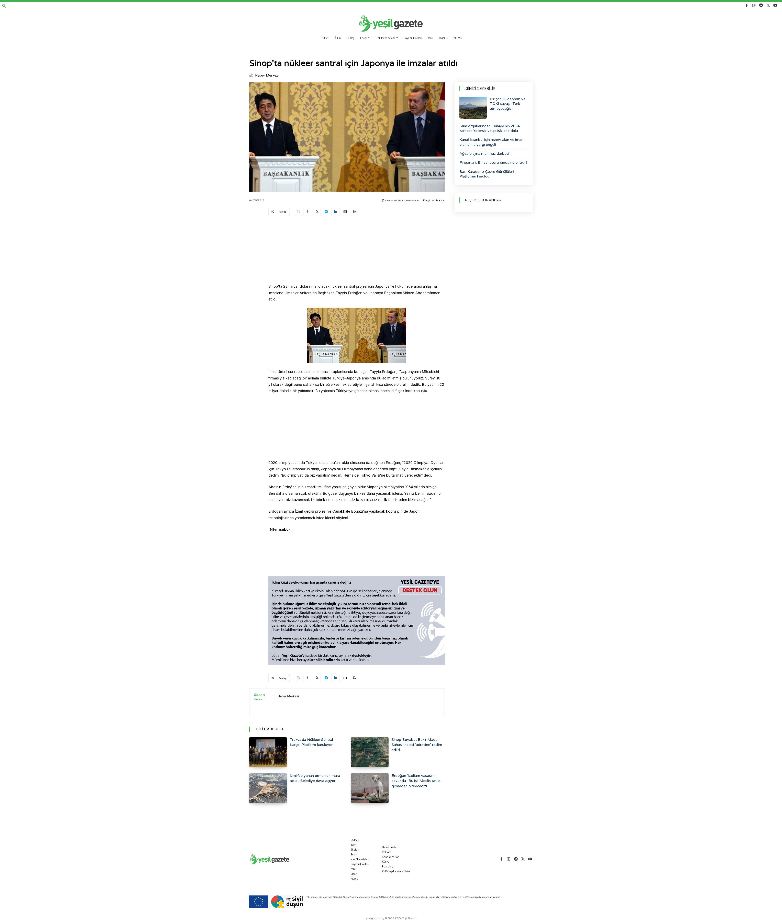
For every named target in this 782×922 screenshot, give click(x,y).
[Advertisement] (356, 250)
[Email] (345, 212)
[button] (4, 6)
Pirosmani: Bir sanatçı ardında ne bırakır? (493, 162)
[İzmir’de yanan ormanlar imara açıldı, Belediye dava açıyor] (268, 788)
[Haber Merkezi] (252, 75)
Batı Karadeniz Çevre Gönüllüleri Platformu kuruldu (486, 174)
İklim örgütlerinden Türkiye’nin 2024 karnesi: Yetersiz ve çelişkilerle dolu (489, 128)
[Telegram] (760, 5)
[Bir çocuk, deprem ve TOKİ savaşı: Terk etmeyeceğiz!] (473, 108)
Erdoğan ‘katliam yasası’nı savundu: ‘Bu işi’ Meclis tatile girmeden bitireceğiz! (416, 780)
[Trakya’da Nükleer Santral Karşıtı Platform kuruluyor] (268, 752)
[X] (768, 5)
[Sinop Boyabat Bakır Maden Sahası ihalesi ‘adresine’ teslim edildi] (370, 752)
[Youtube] (775, 5)
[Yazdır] (354, 212)
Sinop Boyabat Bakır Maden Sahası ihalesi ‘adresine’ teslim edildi (417, 744)
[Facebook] (746, 5)
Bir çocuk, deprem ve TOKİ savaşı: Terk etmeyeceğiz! (507, 104)
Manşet (440, 200)
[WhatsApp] (298, 212)
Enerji (426, 200)
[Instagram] (753, 5)
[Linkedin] (335, 212)
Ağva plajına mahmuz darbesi (484, 153)
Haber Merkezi (267, 75)
